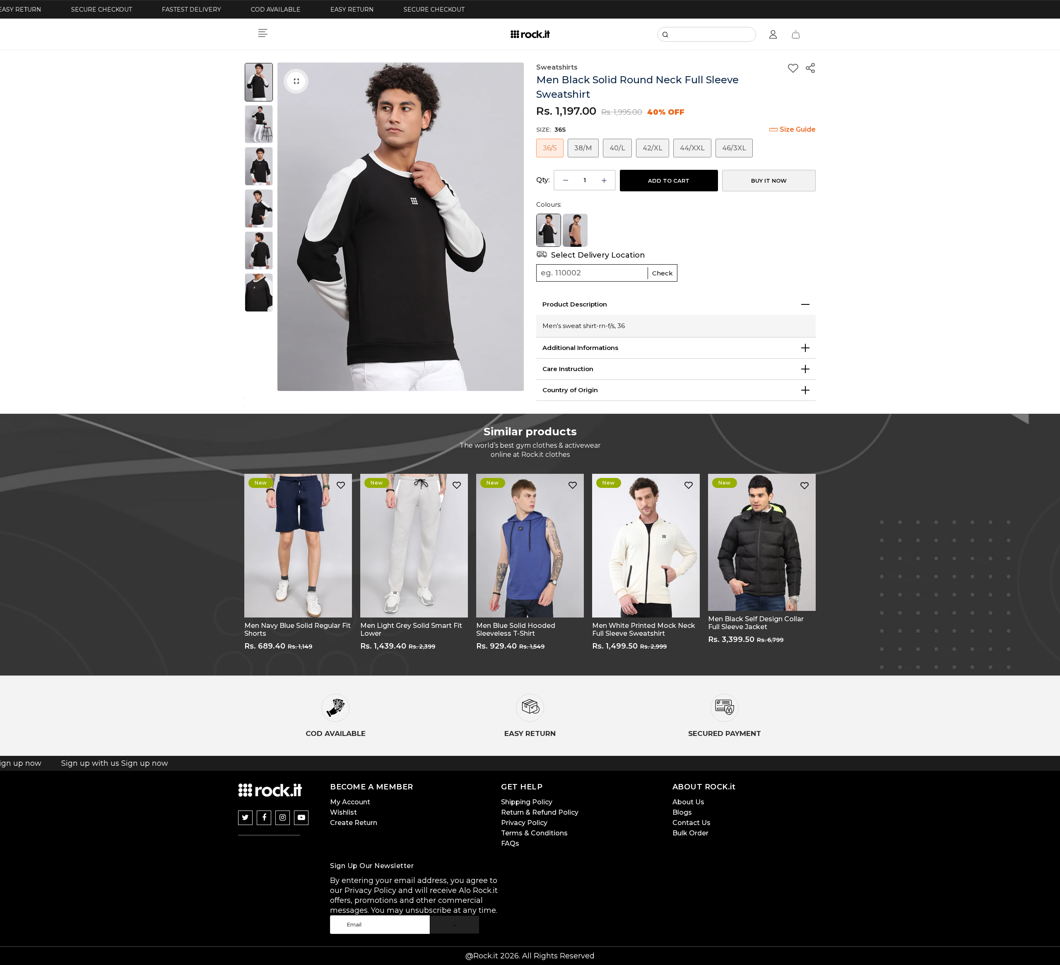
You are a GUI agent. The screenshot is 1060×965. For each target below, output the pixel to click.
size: (551, 129)
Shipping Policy (526, 802)
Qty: (542, 180)
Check (662, 273)
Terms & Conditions (534, 833)
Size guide (798, 129)
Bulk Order (690, 833)
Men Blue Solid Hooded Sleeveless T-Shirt (515, 629)
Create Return (353, 823)
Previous (285, 227)
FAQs (510, 843)
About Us (688, 802)
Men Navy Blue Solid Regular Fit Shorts (297, 629)
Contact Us (691, 823)
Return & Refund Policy (539, 812)
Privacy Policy (524, 823)
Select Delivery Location (597, 255)
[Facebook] (264, 818)
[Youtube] (301, 818)
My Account (350, 802)
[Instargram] (282, 818)
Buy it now (769, 180)
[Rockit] (530, 34)
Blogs (682, 812)
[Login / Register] (773, 34)
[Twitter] (245, 818)
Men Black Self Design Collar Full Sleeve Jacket (756, 623)
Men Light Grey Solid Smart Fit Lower (411, 629)
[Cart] (796, 34)
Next (515, 227)
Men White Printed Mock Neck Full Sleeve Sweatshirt (643, 629)
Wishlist (343, 812)
